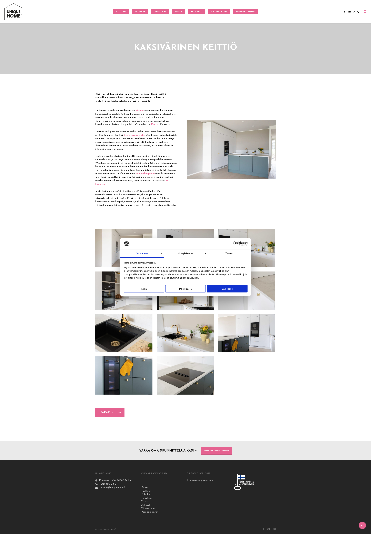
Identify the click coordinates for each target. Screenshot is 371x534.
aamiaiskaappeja (145, 173)
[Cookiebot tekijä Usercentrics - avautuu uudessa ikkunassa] (235, 243)
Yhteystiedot (148, 508)
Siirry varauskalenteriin (216, 451)
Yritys (144, 501)
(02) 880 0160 (107, 484)
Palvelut (145, 494)
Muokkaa (183, 289)
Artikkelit (146, 505)
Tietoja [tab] (228, 253)
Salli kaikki (227, 289)
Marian (140, 110)
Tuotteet (146, 491)
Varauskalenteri (149, 512)
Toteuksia (146, 498)
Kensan (155, 124)
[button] (109, 412)
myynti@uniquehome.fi (111, 487)
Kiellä (144, 289)
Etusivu (145, 487)
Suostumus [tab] (142, 253)
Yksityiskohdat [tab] (185, 253)
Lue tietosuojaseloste (200, 480)
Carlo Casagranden (134, 135)
